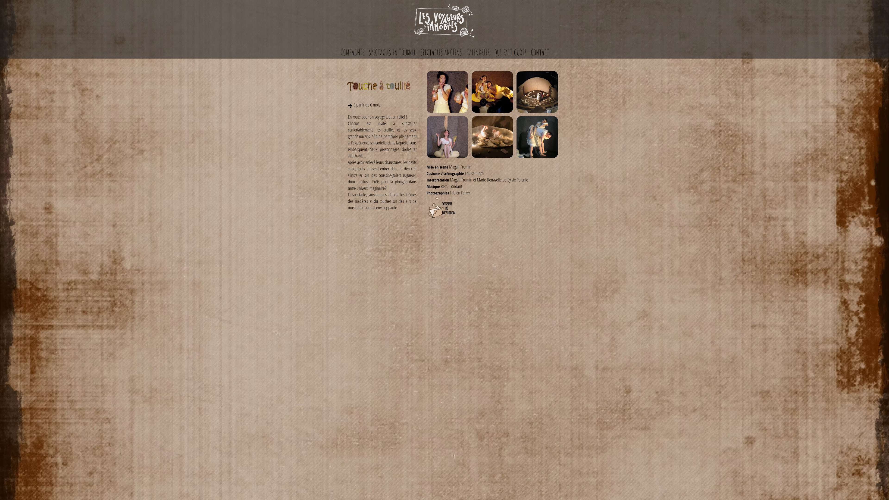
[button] (447, 92)
